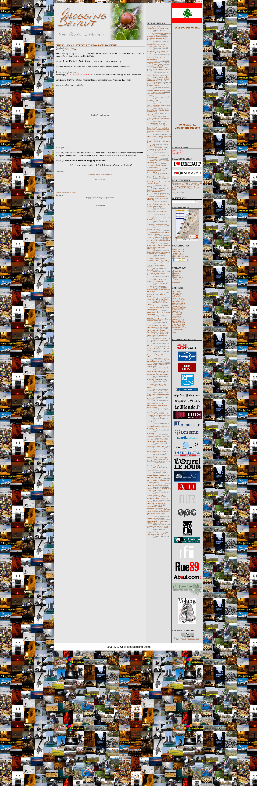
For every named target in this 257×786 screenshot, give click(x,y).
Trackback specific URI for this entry (100, 174)
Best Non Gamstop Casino (129, 728)
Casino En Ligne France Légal (128, 771)
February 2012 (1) (178, 319)
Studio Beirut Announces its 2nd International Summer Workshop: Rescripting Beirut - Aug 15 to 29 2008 (158, 130)
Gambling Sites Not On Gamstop (128, 712)
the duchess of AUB (153, 229)
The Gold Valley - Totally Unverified (159, 33)
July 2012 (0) (176, 311)
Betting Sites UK (128, 672)
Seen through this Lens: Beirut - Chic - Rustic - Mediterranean (158, 440)
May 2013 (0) (176, 295)
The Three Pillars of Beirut (156, 123)
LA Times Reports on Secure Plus (158, 436)
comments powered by (66, 192)
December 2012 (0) (178, 303)
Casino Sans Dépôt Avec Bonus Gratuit (128, 755)
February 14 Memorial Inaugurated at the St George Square (159, 416)
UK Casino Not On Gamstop (128, 696)
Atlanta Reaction (152, 115)
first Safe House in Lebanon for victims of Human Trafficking (157, 452)
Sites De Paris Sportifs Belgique (128, 739)
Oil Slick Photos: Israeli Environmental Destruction (156, 502)
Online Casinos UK (128, 717)
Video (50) (177, 279)
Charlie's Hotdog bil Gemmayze (157, 485)
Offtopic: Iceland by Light (155, 495)
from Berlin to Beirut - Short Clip (157, 498)
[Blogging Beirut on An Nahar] (187, 448)
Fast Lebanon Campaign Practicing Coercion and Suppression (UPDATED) (159, 247)
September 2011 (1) (179, 327)
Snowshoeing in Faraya (155, 466)
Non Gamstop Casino (128, 688)
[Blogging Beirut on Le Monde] (187, 408)
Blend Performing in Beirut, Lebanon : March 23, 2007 (156, 45)
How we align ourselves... (155, 518)
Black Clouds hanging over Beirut (158, 461)
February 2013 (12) (178, 300)
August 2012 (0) (177, 309)
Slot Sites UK (129, 669)
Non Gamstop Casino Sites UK (128, 704)
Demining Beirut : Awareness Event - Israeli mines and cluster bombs (159, 27)
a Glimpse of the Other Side (156, 379)
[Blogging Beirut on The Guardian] (187, 439)
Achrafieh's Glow (152, 100)
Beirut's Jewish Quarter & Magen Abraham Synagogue (158, 476)
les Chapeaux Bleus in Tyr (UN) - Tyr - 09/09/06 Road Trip (158, 533)
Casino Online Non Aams (128, 683)
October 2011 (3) (178, 326)
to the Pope (151, 422)
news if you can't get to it (155, 412)
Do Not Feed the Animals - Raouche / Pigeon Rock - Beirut (158, 331)
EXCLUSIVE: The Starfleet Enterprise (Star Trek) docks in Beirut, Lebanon (157, 405)
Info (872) (177, 273)
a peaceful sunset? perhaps (156, 471)
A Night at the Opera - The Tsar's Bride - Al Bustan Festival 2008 (158, 527)
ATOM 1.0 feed (179, 254)
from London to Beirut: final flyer (158, 391)
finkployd (66, 48)
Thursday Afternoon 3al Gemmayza (159, 237)
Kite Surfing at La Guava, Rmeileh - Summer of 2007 (158, 182)
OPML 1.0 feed (179, 258)
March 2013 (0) (177, 298)
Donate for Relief (152, 270)
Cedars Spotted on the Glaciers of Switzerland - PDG (158, 58)
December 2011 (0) (178, 322)
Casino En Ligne (128, 744)
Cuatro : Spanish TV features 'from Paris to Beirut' (86, 45)
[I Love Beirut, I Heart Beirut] (187, 166)
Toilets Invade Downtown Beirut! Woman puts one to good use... (158, 79)
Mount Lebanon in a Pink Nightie (158, 76)
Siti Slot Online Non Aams (128, 757)
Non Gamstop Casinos (129, 709)
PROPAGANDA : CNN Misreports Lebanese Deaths (158, 481)
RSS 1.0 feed (179, 250)
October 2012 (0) (178, 306)
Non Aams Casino (128, 731)
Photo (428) (178, 277)
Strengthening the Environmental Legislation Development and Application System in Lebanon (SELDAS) (158, 197)
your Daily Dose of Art (154, 146)
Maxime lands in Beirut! (155, 66)
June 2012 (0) (177, 313)
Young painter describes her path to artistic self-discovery (158, 205)
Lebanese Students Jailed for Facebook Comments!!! (157, 280)
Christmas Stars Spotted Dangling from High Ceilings (158, 84)
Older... (174, 332)
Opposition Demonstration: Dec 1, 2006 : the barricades (158, 190)
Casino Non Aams (128, 667)
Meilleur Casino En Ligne (128, 766)
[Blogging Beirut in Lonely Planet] (187, 360)
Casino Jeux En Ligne (128, 760)
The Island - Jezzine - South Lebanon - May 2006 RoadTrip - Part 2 (158, 385)
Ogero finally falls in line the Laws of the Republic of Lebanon (158, 252)
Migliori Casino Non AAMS (128, 769)
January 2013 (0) (178, 301)
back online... (151, 433)
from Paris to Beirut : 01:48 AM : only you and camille (158, 52)
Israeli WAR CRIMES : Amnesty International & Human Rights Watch (157, 38)
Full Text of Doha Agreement (156, 286)
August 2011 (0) (177, 329)
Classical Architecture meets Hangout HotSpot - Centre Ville (157, 326)
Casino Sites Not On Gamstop (128, 691)
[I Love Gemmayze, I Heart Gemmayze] (187, 175)
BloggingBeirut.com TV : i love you (158, 63)
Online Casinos (128, 693)
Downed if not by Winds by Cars (158, 177)
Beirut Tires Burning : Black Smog (158, 446)
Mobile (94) (178, 275)
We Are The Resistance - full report (159, 90)
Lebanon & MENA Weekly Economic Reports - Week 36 (157, 259)
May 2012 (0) (176, 314)
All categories (176, 282)
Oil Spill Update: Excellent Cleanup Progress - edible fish (159, 319)
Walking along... (152, 187)
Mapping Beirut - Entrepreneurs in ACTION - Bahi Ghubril (158, 522)
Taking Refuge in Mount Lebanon (158, 299)
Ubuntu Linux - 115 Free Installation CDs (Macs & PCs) (157, 507)
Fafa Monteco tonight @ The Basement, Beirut (157, 150)
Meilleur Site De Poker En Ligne (128, 777)
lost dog (149, 345)
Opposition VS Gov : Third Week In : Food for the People (159, 489)
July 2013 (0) (176, 291)
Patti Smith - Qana (153, 399)
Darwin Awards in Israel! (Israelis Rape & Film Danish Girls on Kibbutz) (158, 513)
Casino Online (128, 715)
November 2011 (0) (178, 324)
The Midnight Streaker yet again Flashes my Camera (158, 233)
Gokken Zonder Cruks (128, 707)
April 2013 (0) (176, 296)
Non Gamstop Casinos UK (128, 699)
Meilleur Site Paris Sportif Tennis (128, 747)
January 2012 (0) (178, 321)
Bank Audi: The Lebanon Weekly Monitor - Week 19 (158, 156)
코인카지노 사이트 (128, 763)
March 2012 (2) (177, 318)
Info (72, 48)
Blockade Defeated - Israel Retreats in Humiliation (156, 274)
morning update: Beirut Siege (157, 458)
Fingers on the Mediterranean (157, 224)
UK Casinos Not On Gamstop (128, 675)
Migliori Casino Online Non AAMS (128, 774)
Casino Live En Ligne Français (128, 749)
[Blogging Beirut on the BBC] (187, 372)
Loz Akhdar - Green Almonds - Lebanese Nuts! (157, 166)
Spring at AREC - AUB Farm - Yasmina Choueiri (157, 336)
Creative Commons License (190, 639)
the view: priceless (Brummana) (157, 374)
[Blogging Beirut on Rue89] (187, 571)
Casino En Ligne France (128, 720)
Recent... (175, 331)
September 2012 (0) (179, 308)
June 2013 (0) (177, 293)
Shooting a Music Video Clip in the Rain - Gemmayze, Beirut (158, 360)
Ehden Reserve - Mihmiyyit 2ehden (159, 136)
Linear (104, 198)
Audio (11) (177, 271)
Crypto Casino (128, 736)
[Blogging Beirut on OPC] (187, 518)
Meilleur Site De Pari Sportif (128, 752)
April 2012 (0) (176, 316)
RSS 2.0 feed (179, 252)
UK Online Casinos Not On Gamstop (128, 677)
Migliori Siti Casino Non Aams (128, 741)
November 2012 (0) (178, 305)
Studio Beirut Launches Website (158, 371)
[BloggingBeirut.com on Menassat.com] (187, 595)
